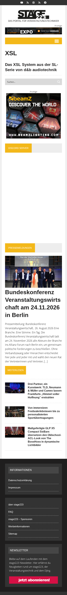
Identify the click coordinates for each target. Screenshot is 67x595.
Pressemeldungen (20, 248)
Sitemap (12, 533)
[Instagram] (33, 2)
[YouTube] (21, 2)
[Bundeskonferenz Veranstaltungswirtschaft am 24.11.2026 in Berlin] (33, 285)
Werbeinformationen (19, 526)
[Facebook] (45, 2)
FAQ (10, 511)
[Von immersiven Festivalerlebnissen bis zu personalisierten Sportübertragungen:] (15, 415)
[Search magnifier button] (59, 82)
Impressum (14, 487)
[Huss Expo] (33, 30)
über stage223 (15, 504)
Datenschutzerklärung (20, 480)
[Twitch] (39, 2)
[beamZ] (33, 116)
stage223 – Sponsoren (20, 519)
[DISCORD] (27, 2)
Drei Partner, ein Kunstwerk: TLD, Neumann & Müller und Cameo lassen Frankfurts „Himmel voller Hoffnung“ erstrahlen (45, 391)
